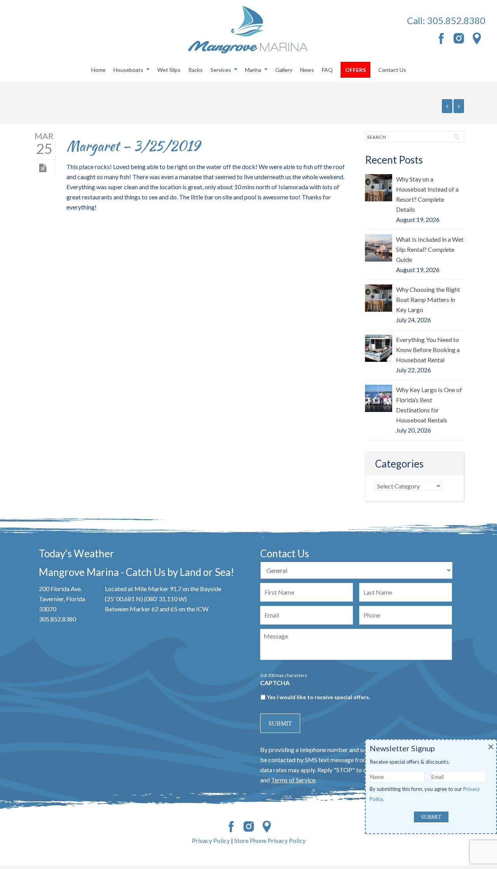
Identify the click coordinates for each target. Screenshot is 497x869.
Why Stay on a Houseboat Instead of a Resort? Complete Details (427, 194)
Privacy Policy (211, 840)
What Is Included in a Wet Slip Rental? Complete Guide (430, 249)
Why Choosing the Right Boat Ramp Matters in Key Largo (428, 299)
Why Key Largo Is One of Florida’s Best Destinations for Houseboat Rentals (429, 405)
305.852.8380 (456, 20)
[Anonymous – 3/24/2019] (447, 106)
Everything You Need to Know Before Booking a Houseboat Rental (428, 349)
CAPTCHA (275, 682)
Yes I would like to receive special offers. (318, 697)
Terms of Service (293, 779)
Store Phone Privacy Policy (270, 840)
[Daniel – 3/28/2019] (459, 106)
